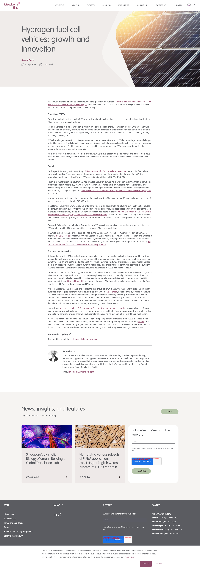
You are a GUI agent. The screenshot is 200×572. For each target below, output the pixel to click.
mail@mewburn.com (161, 514)
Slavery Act (9, 514)
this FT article (111, 292)
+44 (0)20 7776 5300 (169, 518)
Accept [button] (145, 564)
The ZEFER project (62, 236)
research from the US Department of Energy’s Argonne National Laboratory (93, 308)
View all (170, 412)
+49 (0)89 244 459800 (170, 534)
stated (141, 322)
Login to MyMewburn (13, 536)
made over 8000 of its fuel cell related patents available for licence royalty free (116, 191)
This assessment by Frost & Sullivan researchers (106, 171)
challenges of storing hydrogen (83, 339)
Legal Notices (10, 519)
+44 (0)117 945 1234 (167, 522)
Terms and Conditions (13, 523)
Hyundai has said (75, 281)
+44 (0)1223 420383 (172, 526)
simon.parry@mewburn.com (81, 372)
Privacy (7, 527)
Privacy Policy (129, 557)
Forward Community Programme (18, 532)
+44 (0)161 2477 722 (173, 530)
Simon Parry (28, 60)
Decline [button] (159, 564)
